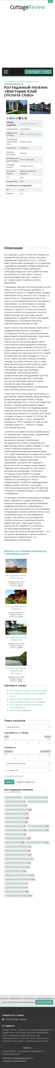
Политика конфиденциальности (17, 1058)
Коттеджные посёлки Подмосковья (21, 82)
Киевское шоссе (37, 830)
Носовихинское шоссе (17, 863)
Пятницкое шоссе (14, 871)
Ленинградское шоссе (16, 838)
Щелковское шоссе (15, 887)
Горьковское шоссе (13, 84)
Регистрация (33, 72)
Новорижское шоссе (16, 851)
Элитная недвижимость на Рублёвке (27, 701)
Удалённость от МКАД (16, 732)
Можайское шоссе (36, 842)
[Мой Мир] (19, 117)
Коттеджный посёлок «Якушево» (16, 607)
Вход (46, 72)
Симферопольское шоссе (18, 879)
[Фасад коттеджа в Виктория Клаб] (17, 107)
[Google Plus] (25, 117)
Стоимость (10, 747)
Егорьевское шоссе (15, 822)
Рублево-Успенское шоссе (18, 875)
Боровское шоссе (14, 801)
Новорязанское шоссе (17, 855)
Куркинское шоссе (14, 834)
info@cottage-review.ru (16, 1019)
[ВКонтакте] (10, 117)
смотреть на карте (33, 134)
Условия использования (14, 1061)
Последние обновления (17, 895)
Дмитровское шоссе (15, 818)
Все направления (13, 797)
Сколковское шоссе (15, 883)
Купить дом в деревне (20, 710)
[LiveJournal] (22, 117)
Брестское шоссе (36, 801)
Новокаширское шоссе (17, 846)
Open (50, 1)
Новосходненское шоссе (18, 859)
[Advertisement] (27, 37)
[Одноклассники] (16, 117)
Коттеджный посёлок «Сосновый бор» (28, 690)
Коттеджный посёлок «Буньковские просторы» (16, 670)
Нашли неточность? (28, 123)
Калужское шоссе (36, 826)
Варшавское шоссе (15, 805)
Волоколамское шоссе (17, 810)
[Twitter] (13, 117)
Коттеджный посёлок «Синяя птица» (16, 576)
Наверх (26, 1047)
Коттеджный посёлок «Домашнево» (16, 638)
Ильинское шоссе (14, 826)
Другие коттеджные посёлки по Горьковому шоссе (25, 552)
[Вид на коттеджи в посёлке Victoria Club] (40, 107)
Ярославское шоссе (15, 891)
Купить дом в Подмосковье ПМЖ (26, 699)
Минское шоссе (13, 842)
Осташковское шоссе (16, 867)
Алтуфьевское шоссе (35, 797)
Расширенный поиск (13, 776)
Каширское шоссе (14, 830)
